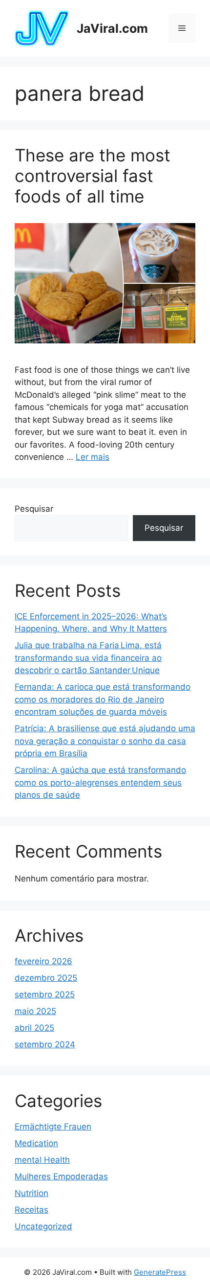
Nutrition (31, 1193)
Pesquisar (34, 509)
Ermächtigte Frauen (53, 1126)
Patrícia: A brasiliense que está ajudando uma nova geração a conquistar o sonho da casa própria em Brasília (105, 740)
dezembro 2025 (46, 978)
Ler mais (92, 457)
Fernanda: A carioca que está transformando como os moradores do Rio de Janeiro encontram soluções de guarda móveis (102, 699)
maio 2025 (35, 1011)
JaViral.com (112, 28)
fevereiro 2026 (43, 961)
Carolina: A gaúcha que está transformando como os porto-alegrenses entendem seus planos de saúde (100, 782)
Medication (36, 1143)
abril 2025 (34, 1028)
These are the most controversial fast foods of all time (92, 175)
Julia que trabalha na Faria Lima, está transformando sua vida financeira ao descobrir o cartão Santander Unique (88, 657)
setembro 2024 (45, 1044)
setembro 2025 (45, 994)
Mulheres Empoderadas (61, 1176)
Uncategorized (43, 1226)
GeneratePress (160, 1272)
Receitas (31, 1210)
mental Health (42, 1160)
